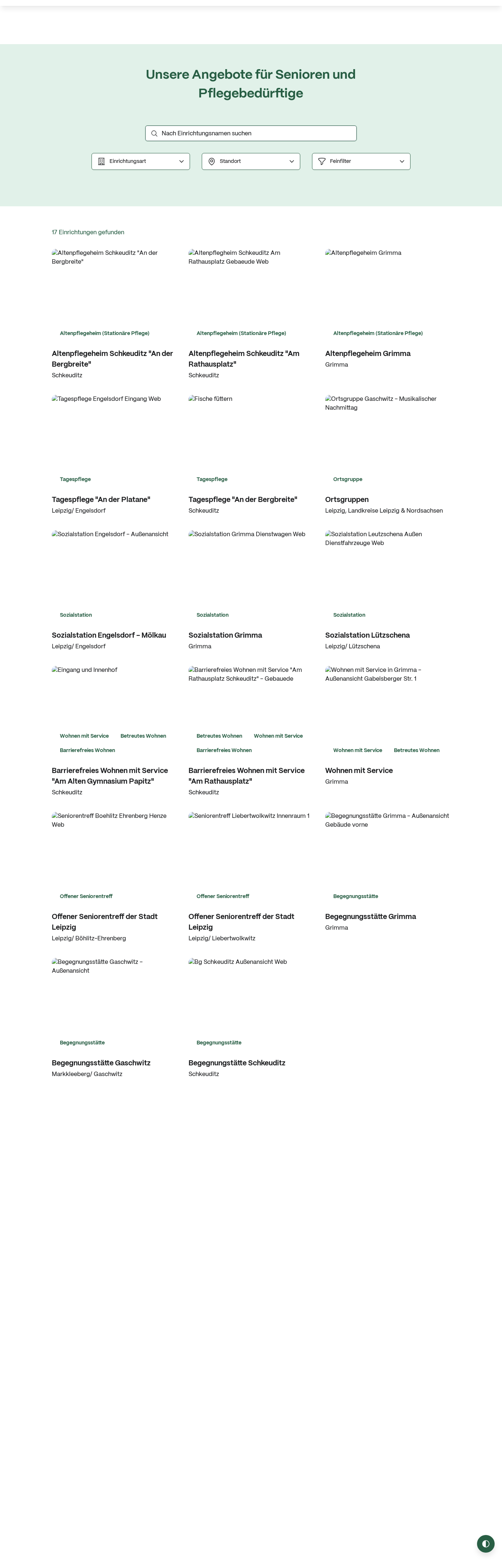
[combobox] (141, 161)
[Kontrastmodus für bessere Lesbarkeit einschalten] (486, 1544)
